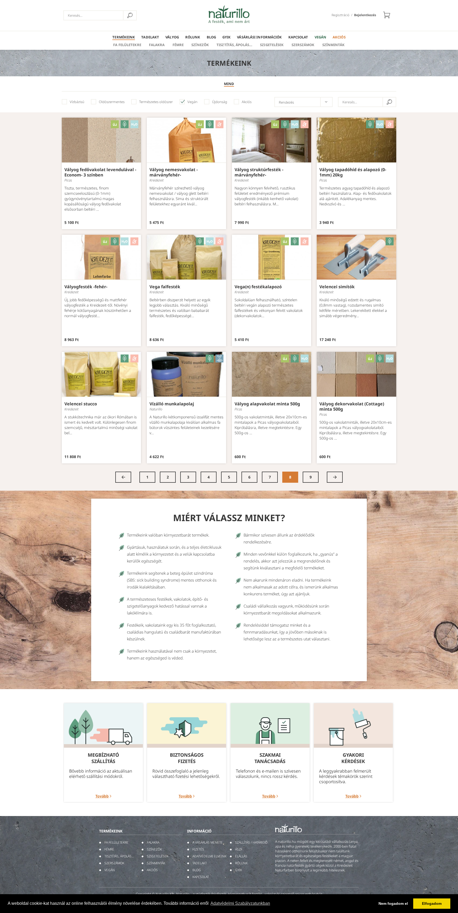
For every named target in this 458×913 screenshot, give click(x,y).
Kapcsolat (298, 37)
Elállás (241, 856)
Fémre (178, 44)
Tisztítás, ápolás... (234, 44)
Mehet (130, 15)
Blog (211, 37)
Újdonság (219, 101)
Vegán (321, 37)
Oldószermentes (112, 101)
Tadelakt (150, 37)
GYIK (226, 37)
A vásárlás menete (207, 842)
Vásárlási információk (259, 37)
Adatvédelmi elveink (209, 856)
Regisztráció (340, 15)
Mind (229, 83)
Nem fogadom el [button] (393, 903)
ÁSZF (238, 849)
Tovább (102, 796)
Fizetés (198, 849)
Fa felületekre (127, 44)
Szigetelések (272, 44)
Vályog (172, 37)
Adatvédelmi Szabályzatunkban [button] (240, 903)
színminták (333, 44)
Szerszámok (303, 44)
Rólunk (192, 37)
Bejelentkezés (365, 15)
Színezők (200, 44)
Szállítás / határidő (251, 842)
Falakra (157, 44)
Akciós (339, 37)
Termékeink (123, 37)
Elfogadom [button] (432, 903)
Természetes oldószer (156, 101)
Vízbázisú (77, 101)
